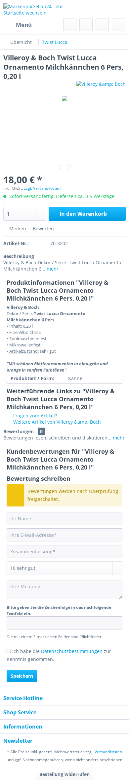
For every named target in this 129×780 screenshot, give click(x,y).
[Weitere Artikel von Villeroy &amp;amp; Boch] (101, 86)
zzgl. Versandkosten (42, 188)
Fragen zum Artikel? (34, 415)
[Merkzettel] (86, 24)
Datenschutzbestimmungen (72, 651)
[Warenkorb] (118, 24)
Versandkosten (108, 752)
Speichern (22, 676)
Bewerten (42, 228)
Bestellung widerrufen (64, 774)
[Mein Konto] (102, 24)
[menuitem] (17, 24)
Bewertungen (18, 431)
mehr (52, 269)
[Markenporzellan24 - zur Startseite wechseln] (33, 9)
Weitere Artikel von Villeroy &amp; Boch (56, 422)
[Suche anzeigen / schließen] (69, 24)
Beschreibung (18, 256)
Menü (24, 24)
